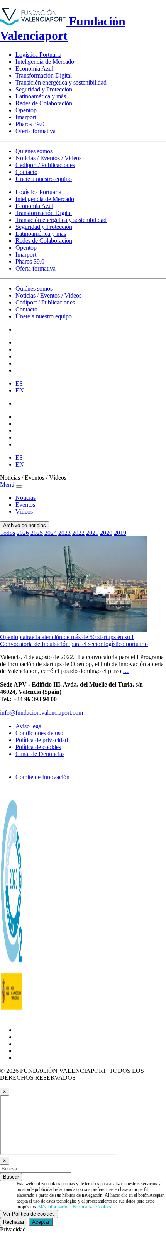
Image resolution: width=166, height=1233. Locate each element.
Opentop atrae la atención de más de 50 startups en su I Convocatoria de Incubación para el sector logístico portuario (74, 640)
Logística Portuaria (38, 54)
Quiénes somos (34, 151)
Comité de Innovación (42, 777)
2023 (64, 532)
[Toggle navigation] (19, 486)
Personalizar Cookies (92, 1206)
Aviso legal (29, 726)
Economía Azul (34, 68)
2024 (50, 532)
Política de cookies (38, 747)
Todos (7, 532)
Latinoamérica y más (40, 96)
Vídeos (24, 511)
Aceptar (40, 1222)
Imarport (25, 117)
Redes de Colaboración (43, 103)
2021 (92, 532)
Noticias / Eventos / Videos (48, 158)
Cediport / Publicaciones (45, 165)
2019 (120, 532)
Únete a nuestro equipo (43, 179)
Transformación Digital (43, 75)
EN (19, 390)
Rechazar (13, 1222)
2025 (36, 532)
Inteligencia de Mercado (44, 61)
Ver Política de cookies (29, 1214)
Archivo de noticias (24, 525)
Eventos (25, 504)
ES (19, 383)
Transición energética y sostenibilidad (61, 82)
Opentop (26, 110)
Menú (7, 484)
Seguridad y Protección (43, 89)
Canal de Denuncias (39, 754)
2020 (106, 532)
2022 (78, 532)
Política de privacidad (41, 740)
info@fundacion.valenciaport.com (41, 712)
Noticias (25, 497)
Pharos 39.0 (29, 124)
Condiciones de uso (39, 733)
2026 (23, 532)
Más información (53, 1206)
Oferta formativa (35, 131)
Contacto (26, 172)
